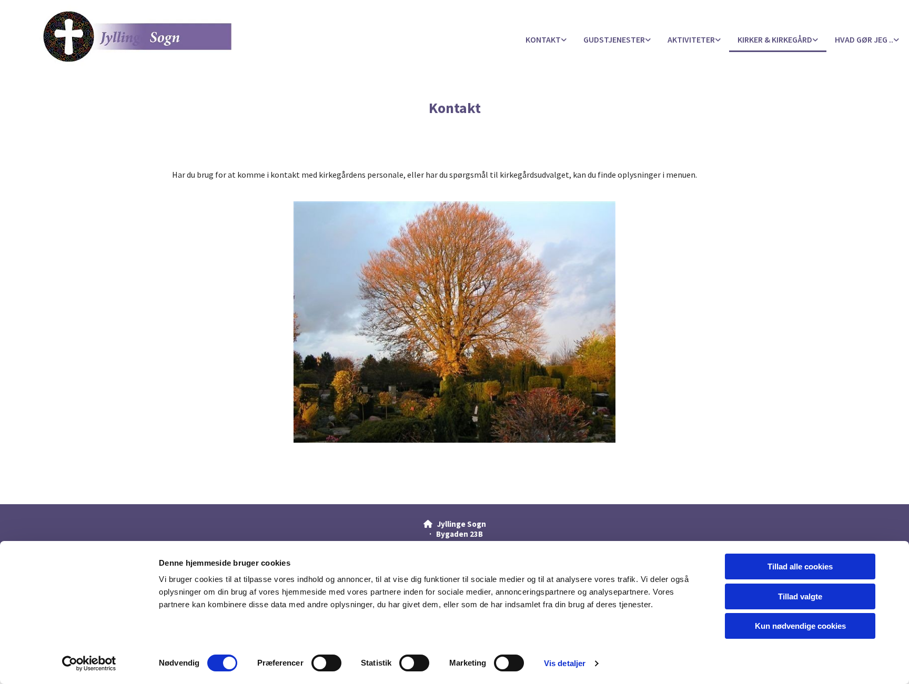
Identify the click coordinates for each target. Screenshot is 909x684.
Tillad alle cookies (800, 566)
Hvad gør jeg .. (864, 39)
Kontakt (543, 39)
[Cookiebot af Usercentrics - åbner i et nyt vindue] (89, 663)
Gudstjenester (614, 39)
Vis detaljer (564, 663)
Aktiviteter (691, 39)
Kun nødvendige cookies (800, 625)
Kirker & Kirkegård (775, 39)
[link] (546, 40)
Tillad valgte (800, 596)
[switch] (326, 663)
